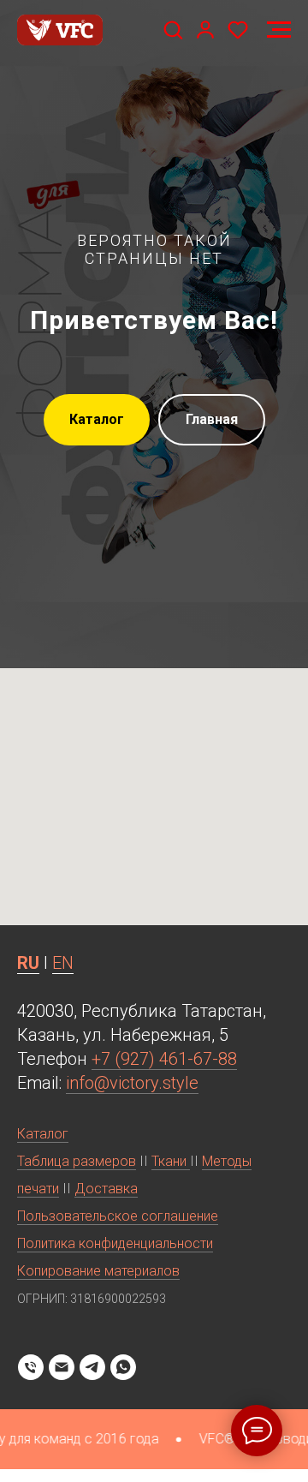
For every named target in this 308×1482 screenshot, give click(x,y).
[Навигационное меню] (279, 30)
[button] (173, 29)
